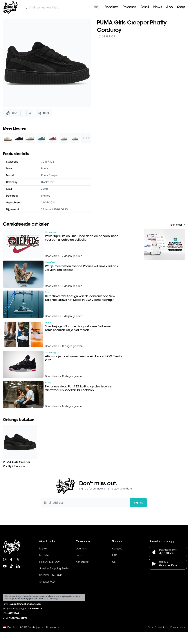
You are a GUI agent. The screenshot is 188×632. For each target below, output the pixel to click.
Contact (117, 548)
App (169, 7)
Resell (144, 7)
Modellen (44, 555)
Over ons (81, 548)
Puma (44, 168)
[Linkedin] (18, 566)
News (157, 7)
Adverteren (82, 561)
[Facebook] (11, 559)
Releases (129, 7)
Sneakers (111, 7)
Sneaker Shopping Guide (53, 568)
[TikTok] (11, 566)
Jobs (79, 555)
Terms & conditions (157, 627)
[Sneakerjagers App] (164, 244)
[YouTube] (5, 566)
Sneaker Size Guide (50, 574)
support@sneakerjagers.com (25, 604)
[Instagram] (5, 559)
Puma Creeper (49, 175)
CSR (114, 561)
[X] (18, 559)
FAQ (114, 555)
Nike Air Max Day (49, 561)
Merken (43, 548)
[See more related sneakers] (86, 138)
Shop (181, 7)
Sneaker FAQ (47, 581)
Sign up (138, 502)
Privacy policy (177, 627)
